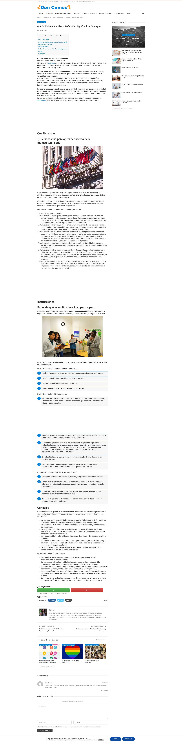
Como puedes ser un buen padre (132, 92)
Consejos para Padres (63, 14)
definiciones (44, 596)
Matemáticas (119, 14)
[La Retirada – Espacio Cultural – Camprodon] (128, 37)
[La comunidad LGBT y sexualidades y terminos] (49, 651)
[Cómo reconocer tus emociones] (95, 651)
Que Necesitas (43, 40)
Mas (128, 14)
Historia (76, 14)
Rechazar (128, 739)
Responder (105, 690)
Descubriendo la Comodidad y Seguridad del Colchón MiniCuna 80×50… (132, 52)
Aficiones (49, 14)
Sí (53, 590)
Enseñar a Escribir (105, 14)
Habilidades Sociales (91, 645)
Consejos (41, 53)
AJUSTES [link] (101, 740)
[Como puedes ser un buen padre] (116, 95)
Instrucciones (43, 47)
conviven (51, 63)
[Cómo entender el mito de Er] (116, 69)
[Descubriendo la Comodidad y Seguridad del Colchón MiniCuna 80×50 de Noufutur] (116, 53)
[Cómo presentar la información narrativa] (116, 103)
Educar (40, 14)
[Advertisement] (89, 47)
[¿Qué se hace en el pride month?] (72, 651)
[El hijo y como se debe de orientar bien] (116, 86)
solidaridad (41, 100)
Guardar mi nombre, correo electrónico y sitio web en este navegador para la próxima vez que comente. (70, 726)
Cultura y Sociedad (88, 14)
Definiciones (41, 22)
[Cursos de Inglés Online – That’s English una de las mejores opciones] (116, 61)
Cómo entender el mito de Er (130, 67)
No (87, 590)
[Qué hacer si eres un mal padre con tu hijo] (116, 78)
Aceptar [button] (116, 739)
